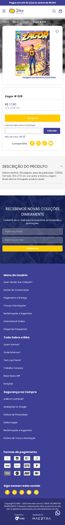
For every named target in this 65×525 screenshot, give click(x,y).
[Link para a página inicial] (6, 22)
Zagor (26, 22)
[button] (54, 11)
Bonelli (16, 22)
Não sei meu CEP (14, 136)
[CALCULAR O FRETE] (52, 131)
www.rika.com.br (34, 503)
